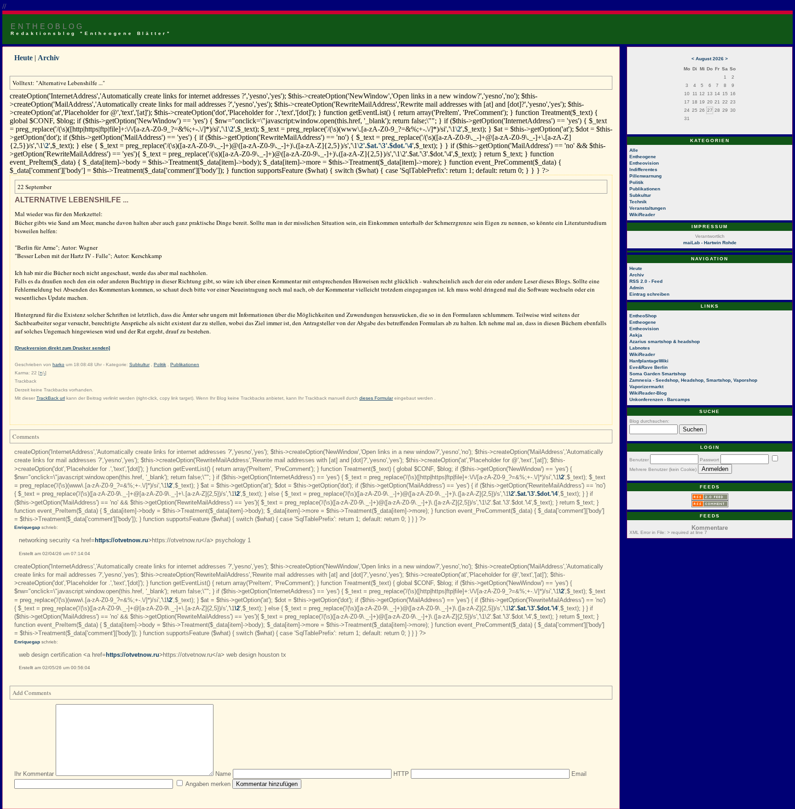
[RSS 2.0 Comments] (709, 505)
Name (223, 773)
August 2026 (710, 58)
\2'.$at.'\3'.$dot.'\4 (384, 145)
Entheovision (644, 163)
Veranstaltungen (647, 208)
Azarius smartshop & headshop (664, 341)
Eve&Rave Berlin (648, 367)
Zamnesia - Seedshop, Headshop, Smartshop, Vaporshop (693, 380)
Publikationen (184, 364)
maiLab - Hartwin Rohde (710, 242)
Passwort (709, 459)
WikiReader (642, 214)
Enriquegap (27, 527)
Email (579, 773)
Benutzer (639, 459)
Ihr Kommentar (34, 773)
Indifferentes (643, 169)
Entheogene (642, 156)
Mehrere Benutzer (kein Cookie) (663, 469)
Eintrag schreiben (649, 294)
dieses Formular (376, 398)
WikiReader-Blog (648, 393)
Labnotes (639, 347)
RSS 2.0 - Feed (645, 281)
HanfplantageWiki (648, 360)
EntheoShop (643, 315)
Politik (160, 364)
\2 (231, 129)
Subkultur (139, 364)
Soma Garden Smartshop (657, 373)
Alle (633, 150)
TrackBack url (50, 398)
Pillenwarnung (645, 175)
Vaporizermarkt (646, 386)
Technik (638, 201)
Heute (23, 58)
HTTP (401, 773)
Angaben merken (207, 783)
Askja (635, 335)
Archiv (48, 58)
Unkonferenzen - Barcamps (659, 399)
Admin (636, 287)
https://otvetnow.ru (121, 540)
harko (58, 364)
